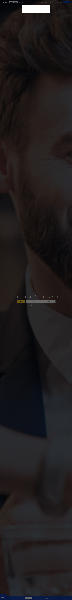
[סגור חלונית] (24, 7)
